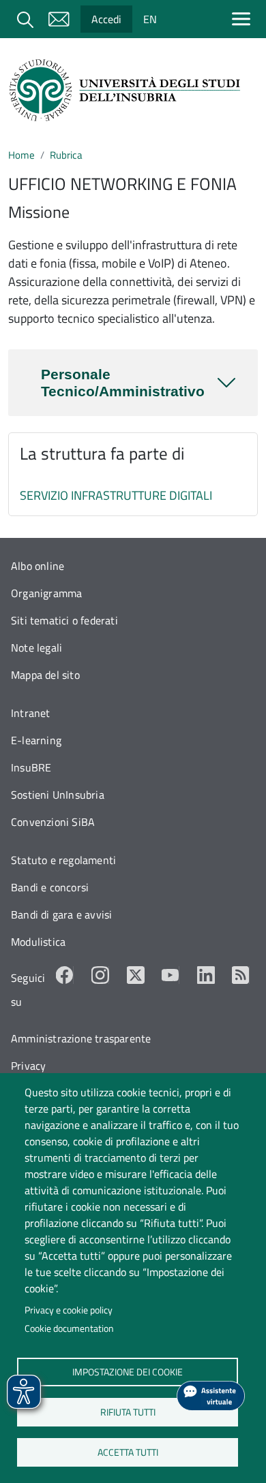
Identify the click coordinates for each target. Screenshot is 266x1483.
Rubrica (66, 155)
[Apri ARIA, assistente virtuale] (211, 1396)
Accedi (106, 19)
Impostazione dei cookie (127, 1371)
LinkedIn (206, 975)
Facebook (65, 975)
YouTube (170, 975)
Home (21, 155)
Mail (58, 19)
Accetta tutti (127, 1451)
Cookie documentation (69, 1328)
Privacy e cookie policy (69, 1310)
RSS (241, 975)
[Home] (127, 90)
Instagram (100, 975)
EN (150, 19)
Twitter (136, 975)
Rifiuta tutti (127, 1411)
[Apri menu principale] (244, 18)
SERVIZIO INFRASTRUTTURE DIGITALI (116, 495)
